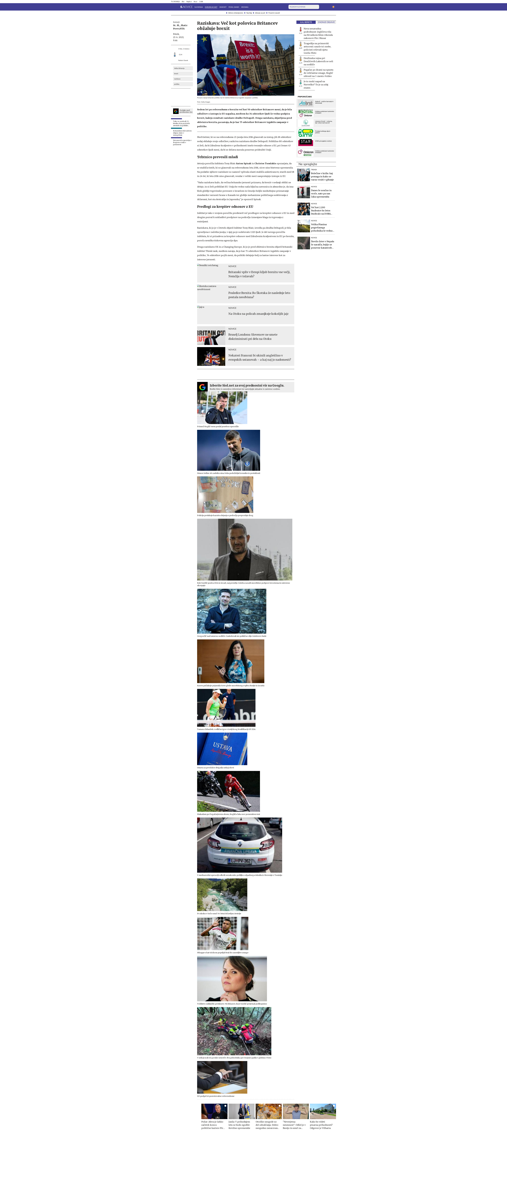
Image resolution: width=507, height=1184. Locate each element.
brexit (176, 73)
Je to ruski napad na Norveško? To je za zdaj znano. (316, 84)
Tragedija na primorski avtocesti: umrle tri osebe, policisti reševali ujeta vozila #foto (317, 48)
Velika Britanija (179, 68)
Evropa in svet (211, 7)
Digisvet (222, 7)
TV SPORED (175, 1)
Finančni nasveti (274, 13)
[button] (172, 7)
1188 (201, 1)
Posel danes (234, 7)
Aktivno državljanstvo (235, 13)
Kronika (244, 7)
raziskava (177, 79)
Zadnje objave (326, 22)
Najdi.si (189, 1)
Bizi (183, 1)
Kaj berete (306, 22)
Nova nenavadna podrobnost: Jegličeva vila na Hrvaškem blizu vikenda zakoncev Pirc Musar (318, 33)
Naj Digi (249, 13)
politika (176, 84)
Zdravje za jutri (260, 13)
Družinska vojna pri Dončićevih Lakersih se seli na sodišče (318, 61)
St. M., (176, 25)
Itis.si (195, 1)
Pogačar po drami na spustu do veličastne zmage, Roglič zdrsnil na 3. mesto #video (318, 72)
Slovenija (198, 7)
